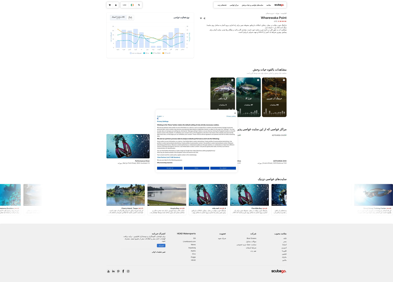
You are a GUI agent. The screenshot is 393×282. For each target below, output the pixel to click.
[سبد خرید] (110, 5)
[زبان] (132, 5)
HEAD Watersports (186, 233)
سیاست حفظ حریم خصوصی (246, 245)
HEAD (193, 260)
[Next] (87, 98)
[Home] (279, 5)
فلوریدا (284, 251)
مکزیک (284, 257)
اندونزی (284, 248)
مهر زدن (253, 251)
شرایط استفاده (251, 248)
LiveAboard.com (189, 241)
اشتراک (161, 246)
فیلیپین (284, 254)
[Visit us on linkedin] (113, 271)
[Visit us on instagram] (128, 271)
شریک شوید (222, 238)
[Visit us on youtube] (108, 271)
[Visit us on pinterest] (118, 271)
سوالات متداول (251, 241)
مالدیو (285, 260)
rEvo (194, 254)
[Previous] (306, 98)
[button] (160, 116)
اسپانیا (284, 245)
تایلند (285, 238)
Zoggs (193, 257)
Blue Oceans (251, 238)
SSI (194, 238)
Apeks (193, 251)
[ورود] (116, 5)
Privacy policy (231, 116)
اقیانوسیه (284, 13)
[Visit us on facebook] (123, 271)
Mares (193, 245)
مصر (285, 241)
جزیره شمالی (270, 13)
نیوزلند (277, 13)
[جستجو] (139, 5)
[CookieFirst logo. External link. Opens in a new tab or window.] (158, 118)
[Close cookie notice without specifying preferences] (235, 113)
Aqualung (192, 248)
